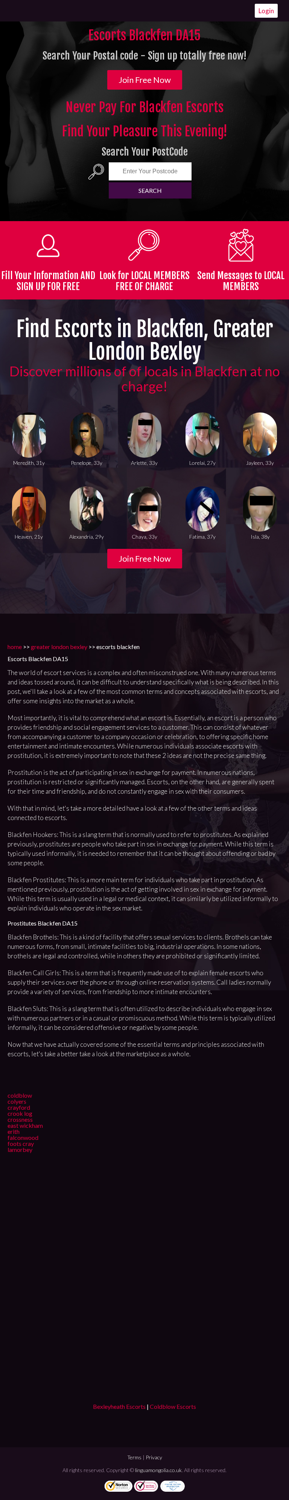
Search (150, 190)
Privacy (154, 1457)
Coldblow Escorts (173, 1406)
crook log (20, 1113)
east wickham (25, 1125)
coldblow (20, 1095)
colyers (17, 1101)
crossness (20, 1119)
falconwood (23, 1137)
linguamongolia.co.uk (158, 1470)
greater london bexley (59, 646)
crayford (19, 1107)
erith (14, 1131)
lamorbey (20, 1149)
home (15, 646)
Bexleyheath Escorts (119, 1406)
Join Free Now (145, 80)
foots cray (21, 1143)
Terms (134, 1457)
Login (266, 11)
